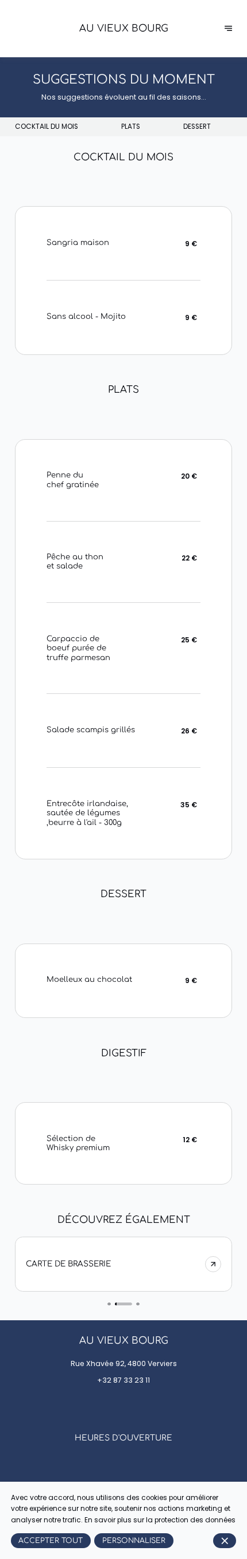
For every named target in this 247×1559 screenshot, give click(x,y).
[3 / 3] (138, 1304)
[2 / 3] (124, 1304)
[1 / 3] (109, 1304)
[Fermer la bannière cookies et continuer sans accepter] (224, 1540)
